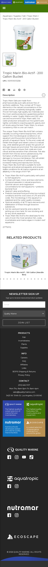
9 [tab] (14, 278)
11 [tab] (20, 278)
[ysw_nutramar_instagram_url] (16, 515)
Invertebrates (24, 341)
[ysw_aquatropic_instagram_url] (16, 486)
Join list (24, 323)
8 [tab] (10, 278)
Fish (24, 337)
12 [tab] (24, 278)
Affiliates (24, 365)
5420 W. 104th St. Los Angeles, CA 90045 (24, 395)
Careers (24, 358)
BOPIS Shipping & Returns (24, 371)
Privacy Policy (24, 375)
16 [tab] (38, 278)
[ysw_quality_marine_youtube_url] (24, 457)
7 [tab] (7, 278)
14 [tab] (31, 278)
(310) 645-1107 (24, 385)
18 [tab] (45, 278)
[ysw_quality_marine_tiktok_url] (31, 457)
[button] (24, 96)
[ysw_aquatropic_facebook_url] (9, 486)
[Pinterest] (24, 90)
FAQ (24, 361)
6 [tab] (3, 278)
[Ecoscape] (19, 537)
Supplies (24, 348)
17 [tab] (41, 278)
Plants (24, 344)
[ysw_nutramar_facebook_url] (9, 515)
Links (24, 368)
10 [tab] (17, 278)
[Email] (9, 90)
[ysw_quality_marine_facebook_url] (9, 457)
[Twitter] (19, 90)
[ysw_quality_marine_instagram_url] (16, 457)
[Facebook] (4, 90)
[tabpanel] (22, 259)
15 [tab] (34, 278)
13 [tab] (27, 278)
